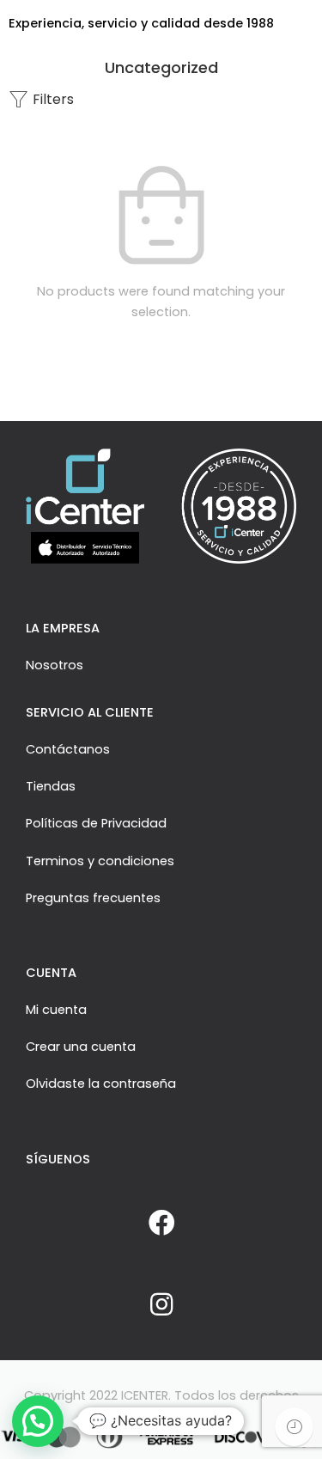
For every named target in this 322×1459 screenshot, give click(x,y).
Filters (51, 99)
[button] (38, 1421)
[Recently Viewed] (294, 1426)
